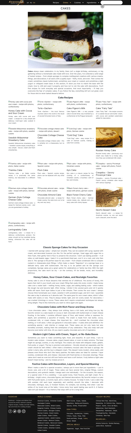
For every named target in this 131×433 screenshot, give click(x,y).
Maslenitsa (99, 403)
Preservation (82, 405)
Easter (104, 405)
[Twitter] (14, 411)
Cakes (85, 418)
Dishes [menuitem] (64, 3)
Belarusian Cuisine (44, 405)
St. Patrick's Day (109, 403)
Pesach (98, 405)
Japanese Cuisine (43, 418)
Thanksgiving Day (102, 413)
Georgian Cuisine (54, 410)
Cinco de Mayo (112, 405)
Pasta (74, 416)
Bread (69, 421)
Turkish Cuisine (42, 428)
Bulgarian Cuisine (43, 408)
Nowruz (118, 403)
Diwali (115, 410)
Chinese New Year (102, 401)
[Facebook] (10, 411)
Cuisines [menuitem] (76, 3)
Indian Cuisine (42, 415)
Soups (78, 401)
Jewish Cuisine (55, 418)
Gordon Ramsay (114, 423)
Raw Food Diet (85, 428)
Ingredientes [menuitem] (90, 3)
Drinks (75, 405)
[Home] (16, 2)
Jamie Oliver (100, 426)
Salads (84, 401)
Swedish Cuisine (54, 425)
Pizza (79, 416)
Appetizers (70, 403)
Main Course (71, 401)
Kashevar (108, 426)
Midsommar (99, 408)
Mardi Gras (112, 401)
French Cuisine (42, 410)
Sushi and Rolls (72, 418)
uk (28, 2)
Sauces (69, 405)
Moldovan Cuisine (43, 423)
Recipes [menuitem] (56, 3)
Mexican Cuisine (54, 420)
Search (102, 6)
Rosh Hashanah (110, 408)
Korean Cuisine (42, 420)
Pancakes (70, 413)
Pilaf (83, 416)
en (34, 2)
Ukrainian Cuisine (54, 428)
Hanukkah (112, 413)
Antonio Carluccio (102, 423)
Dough (80, 418)
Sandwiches (78, 413)
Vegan (77, 428)
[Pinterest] (19, 411)
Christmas (99, 415)
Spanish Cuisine (43, 425)
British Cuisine (55, 405)
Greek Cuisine (53, 413)
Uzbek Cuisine (42, 430)
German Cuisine (43, 413)
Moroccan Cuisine (56, 423)
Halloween (108, 410)
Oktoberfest (100, 410)
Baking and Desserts (81, 403)
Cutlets (86, 413)
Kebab (74, 421)
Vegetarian (70, 428)
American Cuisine (43, 401)
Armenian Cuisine (56, 401)
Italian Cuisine (52, 415)
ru (31, 2)
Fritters (69, 416)
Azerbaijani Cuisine (44, 403)
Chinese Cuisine (55, 408)
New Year (107, 415)
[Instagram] (23, 411)
